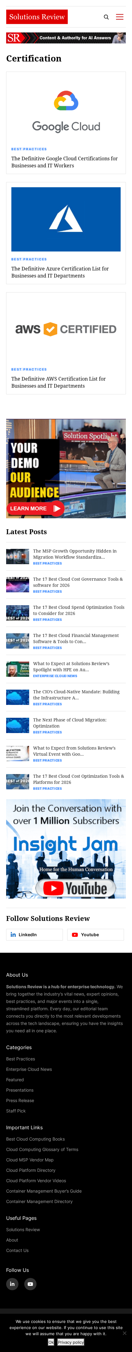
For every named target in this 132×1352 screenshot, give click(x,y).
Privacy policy (71, 1342)
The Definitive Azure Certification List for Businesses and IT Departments (60, 272)
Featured (15, 1079)
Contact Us (17, 1250)
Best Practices (29, 149)
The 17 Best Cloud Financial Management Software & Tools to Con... (76, 638)
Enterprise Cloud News (55, 675)
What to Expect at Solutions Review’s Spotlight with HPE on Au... (71, 666)
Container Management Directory (39, 1201)
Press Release (20, 1100)
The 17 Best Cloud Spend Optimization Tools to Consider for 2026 (78, 610)
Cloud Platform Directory (31, 1170)
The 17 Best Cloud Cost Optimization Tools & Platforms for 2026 (78, 779)
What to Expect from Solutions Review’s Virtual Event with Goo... (74, 751)
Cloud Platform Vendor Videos (36, 1180)
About (12, 1240)
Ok (51, 1342)
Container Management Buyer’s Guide (44, 1191)
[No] (124, 1333)
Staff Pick (16, 1111)
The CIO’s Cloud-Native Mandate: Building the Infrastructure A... (76, 695)
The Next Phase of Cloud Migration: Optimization (70, 723)
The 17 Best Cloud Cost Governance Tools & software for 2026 (78, 582)
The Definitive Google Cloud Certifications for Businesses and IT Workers (64, 162)
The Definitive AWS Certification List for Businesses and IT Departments (58, 382)
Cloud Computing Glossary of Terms (42, 1149)
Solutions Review (23, 1229)
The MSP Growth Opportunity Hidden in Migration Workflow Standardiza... (75, 554)
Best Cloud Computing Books (35, 1139)
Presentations (19, 1090)
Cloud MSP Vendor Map (30, 1160)
